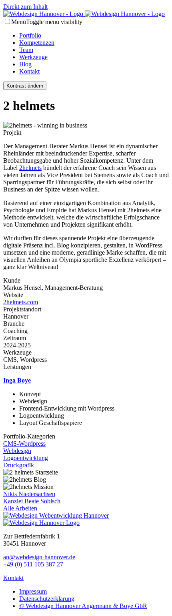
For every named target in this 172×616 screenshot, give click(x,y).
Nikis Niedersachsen (29, 493)
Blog (25, 64)
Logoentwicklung (25, 458)
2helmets (30, 167)
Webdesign (17, 450)
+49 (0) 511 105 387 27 (33, 564)
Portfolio (30, 35)
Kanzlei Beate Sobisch (31, 501)
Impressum (33, 591)
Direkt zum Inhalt (25, 6)
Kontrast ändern (24, 86)
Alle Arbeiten (20, 508)
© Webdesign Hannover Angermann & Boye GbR (83, 605)
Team (26, 49)
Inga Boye (17, 380)
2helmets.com (20, 302)
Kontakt (29, 71)
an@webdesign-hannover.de (39, 557)
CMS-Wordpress (24, 443)
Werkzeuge (33, 57)
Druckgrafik (18, 465)
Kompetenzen (36, 42)
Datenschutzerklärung (46, 598)
